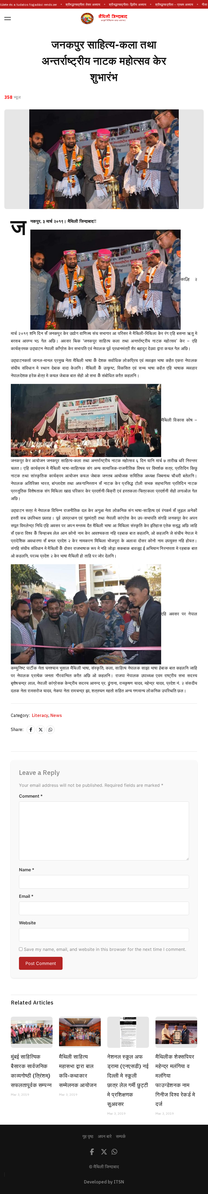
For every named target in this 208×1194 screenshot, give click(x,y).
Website (27, 922)
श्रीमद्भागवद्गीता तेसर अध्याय (78, 4)
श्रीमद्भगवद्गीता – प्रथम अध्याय (169, 4)
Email (26, 896)
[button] (7, 18)
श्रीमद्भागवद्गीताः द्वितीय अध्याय (123, 4)
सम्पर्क (121, 1136)
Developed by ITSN (104, 1182)
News (56, 715)
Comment (31, 796)
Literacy (40, 715)
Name (26, 869)
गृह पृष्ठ (87, 1136)
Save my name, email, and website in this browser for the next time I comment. (105, 949)
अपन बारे (105, 1136)
